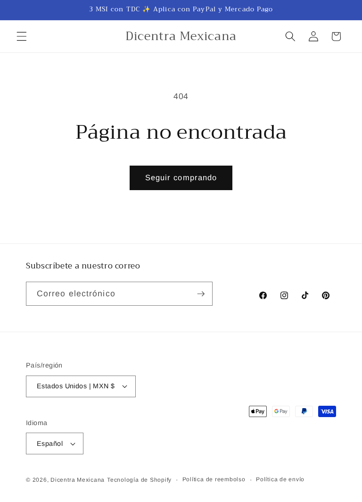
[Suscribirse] (200, 294)
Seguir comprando (181, 177)
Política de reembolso (214, 479)
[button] (21, 36)
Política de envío (280, 479)
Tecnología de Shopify (139, 480)
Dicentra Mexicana (77, 480)
